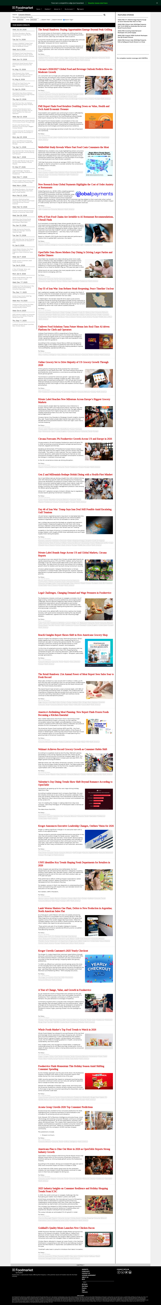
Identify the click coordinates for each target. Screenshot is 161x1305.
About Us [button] (57, 9)
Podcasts (85, 1292)
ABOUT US (85, 1277)
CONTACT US (86, 1273)
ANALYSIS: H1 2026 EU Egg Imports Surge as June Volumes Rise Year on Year (132, 20)
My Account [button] (69, 9)
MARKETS (85, 1269)
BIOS (83, 1279)
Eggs (83, 1290)
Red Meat (85, 1286)
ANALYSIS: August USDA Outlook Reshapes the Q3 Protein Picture (132, 36)
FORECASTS (85, 1271)
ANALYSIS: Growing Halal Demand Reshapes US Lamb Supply (129, 31)
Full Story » (41, 54)
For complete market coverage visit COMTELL (132, 58)
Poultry (84, 1288)
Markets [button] (47, 9)
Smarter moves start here (98, 3)
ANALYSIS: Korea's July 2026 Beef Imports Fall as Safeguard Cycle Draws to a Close (132, 41)
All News (84, 1284)
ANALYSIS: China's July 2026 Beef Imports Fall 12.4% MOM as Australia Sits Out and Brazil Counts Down (132, 26)
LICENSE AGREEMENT (89, 1275)
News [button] (38, 9)
